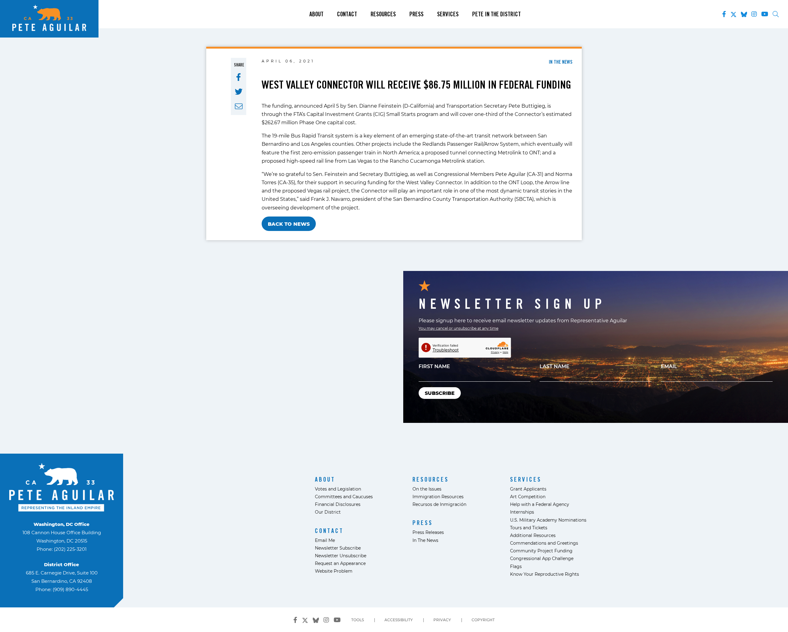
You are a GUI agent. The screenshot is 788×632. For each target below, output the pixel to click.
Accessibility (398, 619)
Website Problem (333, 571)
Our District (328, 512)
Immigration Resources (438, 496)
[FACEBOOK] (238, 77)
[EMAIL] (239, 106)
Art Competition (527, 496)
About (316, 14)
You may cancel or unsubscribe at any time (458, 328)
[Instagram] (754, 14)
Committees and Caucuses (344, 496)
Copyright (483, 619)
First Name (434, 366)
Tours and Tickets (528, 528)
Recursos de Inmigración (439, 504)
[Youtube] (764, 14)
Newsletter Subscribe (338, 548)
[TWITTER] (239, 91)
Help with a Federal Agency (539, 504)
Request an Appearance (340, 563)
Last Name (554, 366)
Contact (347, 14)
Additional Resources (533, 535)
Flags (516, 566)
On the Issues (426, 489)
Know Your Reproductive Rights (544, 574)
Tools (357, 619)
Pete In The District (496, 14)
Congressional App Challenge (541, 558)
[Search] (776, 14)
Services (448, 14)
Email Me (325, 540)
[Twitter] (733, 13)
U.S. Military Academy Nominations (548, 520)
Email (669, 366)
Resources (383, 14)
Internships (522, 512)
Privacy (442, 619)
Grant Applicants (528, 489)
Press (416, 14)
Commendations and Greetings (544, 543)
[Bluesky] (744, 13)
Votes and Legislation (338, 489)
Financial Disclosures (337, 504)
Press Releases (428, 532)
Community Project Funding (541, 551)
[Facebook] (724, 14)
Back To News (289, 224)
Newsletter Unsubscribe (340, 555)
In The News (425, 540)
